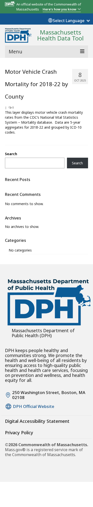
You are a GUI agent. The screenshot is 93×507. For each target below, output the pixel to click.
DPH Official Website (33, 406)
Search (11, 153)
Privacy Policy (19, 432)
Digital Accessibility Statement (37, 421)
